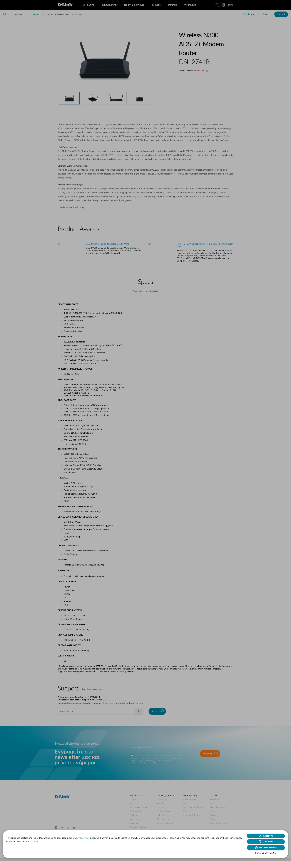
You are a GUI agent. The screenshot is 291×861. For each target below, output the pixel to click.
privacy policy (79, 838)
